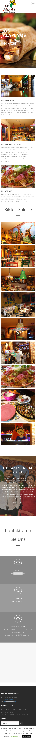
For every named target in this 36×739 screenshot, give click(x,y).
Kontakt (21, 724)
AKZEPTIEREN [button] (26, 736)
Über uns (12, 724)
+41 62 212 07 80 (18, 594)
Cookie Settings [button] (15, 736)
